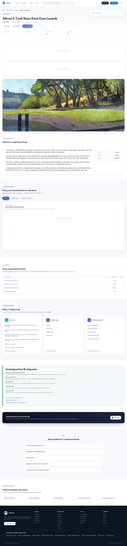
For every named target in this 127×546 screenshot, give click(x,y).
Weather (82, 522)
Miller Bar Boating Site (93, 325)
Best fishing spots (47, 535)
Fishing (59, 518)
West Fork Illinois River (10, 344)
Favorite (6, 26)
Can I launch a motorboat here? (35, 445)
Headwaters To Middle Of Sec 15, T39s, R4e (14, 347)
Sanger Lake (49, 328)
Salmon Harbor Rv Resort (93, 338)
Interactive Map (83, 514)
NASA (120, 543)
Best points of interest (89, 535)
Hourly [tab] (5, 198)
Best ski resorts (11, 535)
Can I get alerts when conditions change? (37, 470)
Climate (17, 3)
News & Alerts (83, 516)
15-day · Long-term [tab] (26, 198)
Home (3, 10)
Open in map (27, 26)
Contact (104, 522)
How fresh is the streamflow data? (35, 451)
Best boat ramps (60, 535)
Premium (105, 516)
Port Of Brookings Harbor (93, 335)
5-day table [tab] (15, 198)
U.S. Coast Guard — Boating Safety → (14, 397)
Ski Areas (60, 514)
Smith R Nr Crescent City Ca (10, 284)
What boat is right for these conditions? (37, 463)
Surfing (59, 529)
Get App (105, 3)
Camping (60, 520)
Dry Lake (48, 325)
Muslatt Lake (49, 335)
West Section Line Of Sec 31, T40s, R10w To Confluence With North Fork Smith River (21, 326)
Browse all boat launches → (94, 351)
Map (31, 3)
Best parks (36, 535)
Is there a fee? (30, 457)
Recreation (24, 3)
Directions (16, 26)
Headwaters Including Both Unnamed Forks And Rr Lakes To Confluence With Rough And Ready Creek (21, 335)
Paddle (59, 516)
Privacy (104, 520)
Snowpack (37, 514)
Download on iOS (10, 523)
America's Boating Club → (12, 400)
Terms (104, 518)
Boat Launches (10, 10)
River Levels (37, 520)
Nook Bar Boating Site (92, 328)
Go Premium (114, 3)
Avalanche (37, 522)
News (37, 3)
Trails (59, 526)
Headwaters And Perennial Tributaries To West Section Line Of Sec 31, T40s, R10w (22, 330)
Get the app (115, 417)
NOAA (114, 543)
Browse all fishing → (50, 351)
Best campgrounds (24, 535)
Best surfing (110, 535)
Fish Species (83, 518)
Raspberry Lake (49, 332)
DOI (122, 543)
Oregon (16, 10)
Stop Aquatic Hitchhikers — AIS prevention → (16, 402)
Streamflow (37, 516)
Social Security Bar (92, 332)
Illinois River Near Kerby (10, 291)
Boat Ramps (60, 522)
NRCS (117, 543)
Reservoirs (37, 518)
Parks (59, 524)
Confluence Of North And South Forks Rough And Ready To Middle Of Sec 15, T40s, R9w (22, 340)
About (104, 514)
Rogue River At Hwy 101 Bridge (11, 287)
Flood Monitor (83, 520)
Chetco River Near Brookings (11, 280)
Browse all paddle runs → (10, 351)
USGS (111, 543)
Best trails (101, 535)
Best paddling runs (74, 535)
